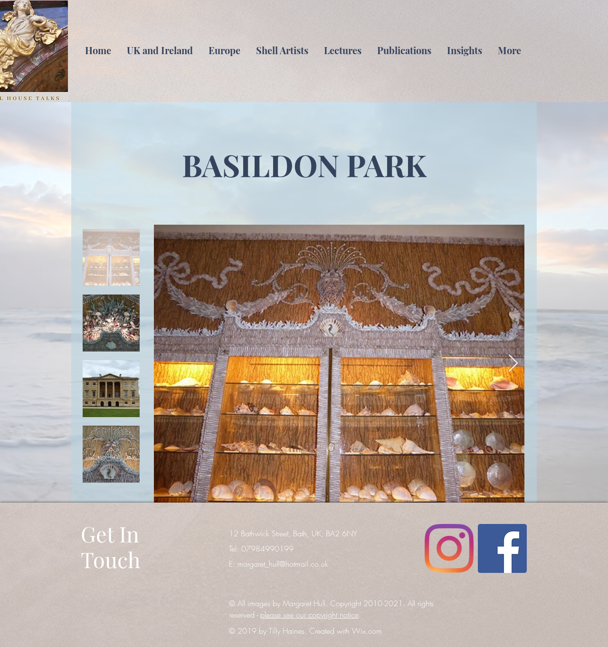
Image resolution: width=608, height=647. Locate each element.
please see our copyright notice (309, 614)
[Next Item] (513, 363)
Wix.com (367, 631)
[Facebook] (502, 548)
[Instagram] (449, 548)
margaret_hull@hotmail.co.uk (283, 564)
